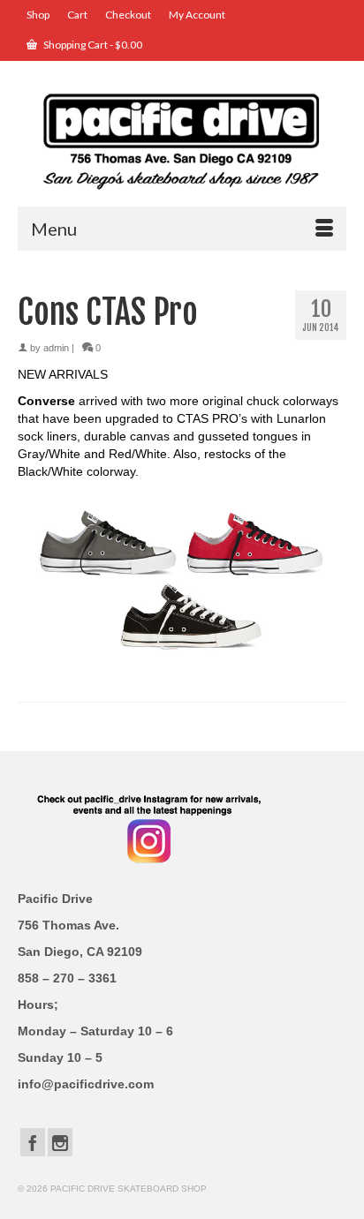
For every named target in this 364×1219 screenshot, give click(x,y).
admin (56, 347)
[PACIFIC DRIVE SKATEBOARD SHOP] (182, 140)
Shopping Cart (92, 44)
